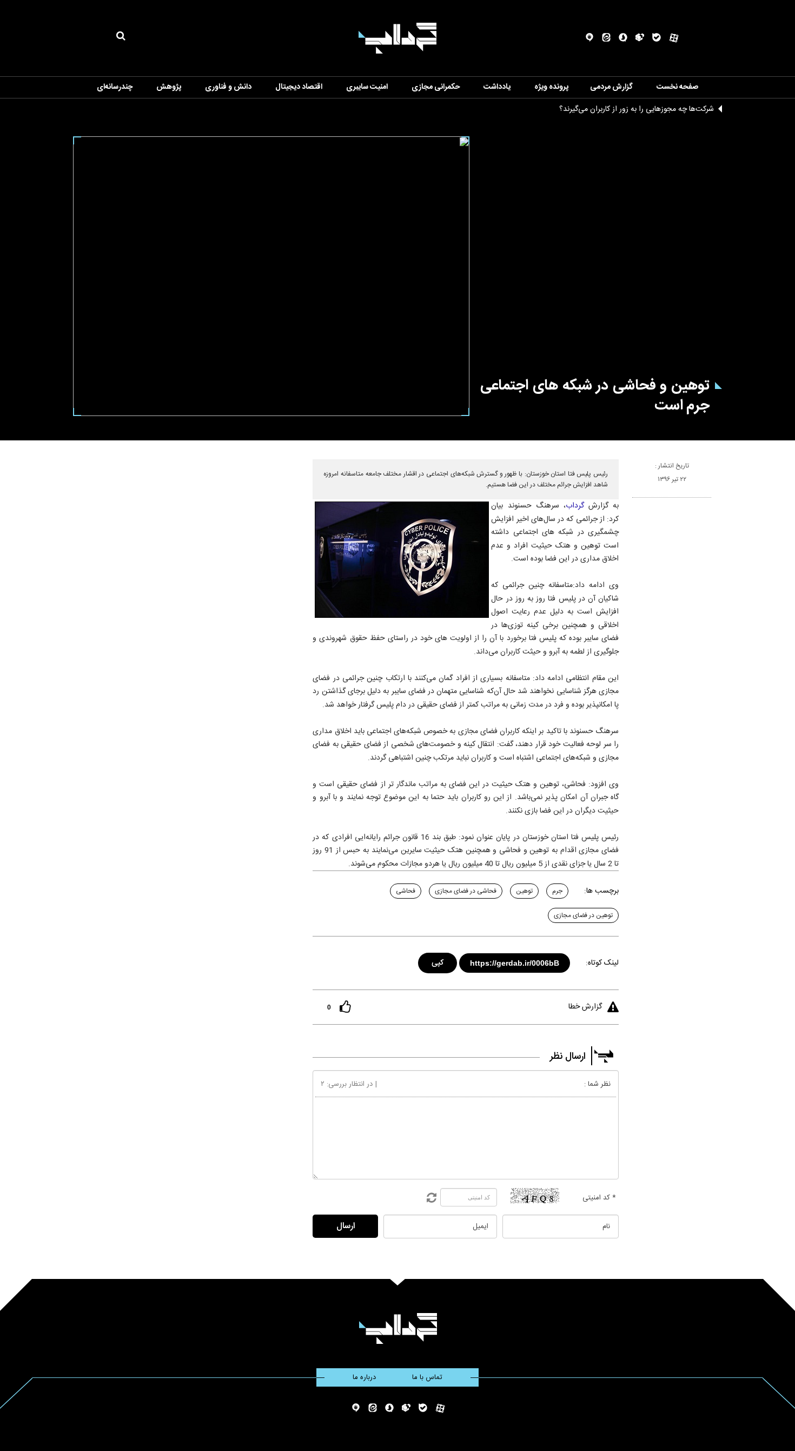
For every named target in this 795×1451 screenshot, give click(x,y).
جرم (557, 891)
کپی (438, 961)
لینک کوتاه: (602, 963)
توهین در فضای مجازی (583, 915)
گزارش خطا (585, 1006)
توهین (524, 891)
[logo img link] (397, 38)
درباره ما (364, 1377)
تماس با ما (427, 1377)
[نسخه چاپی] (636, 502)
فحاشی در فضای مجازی (465, 891)
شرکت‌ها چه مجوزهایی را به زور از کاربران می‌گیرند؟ (636, 109)
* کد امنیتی (599, 1198)
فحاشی (405, 891)
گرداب (575, 505)
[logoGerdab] (398, 1328)
